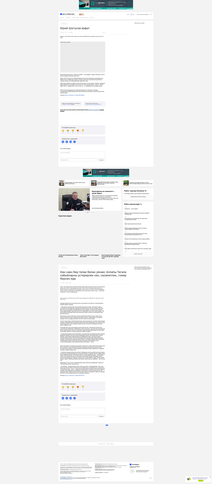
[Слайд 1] (85, 212)
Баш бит (62, 17)
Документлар (101, 443)
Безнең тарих (75, 17)
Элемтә (92, 17)
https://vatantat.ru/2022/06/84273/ (75, 375)
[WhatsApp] (74, 142)
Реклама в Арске (84, 17)
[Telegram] (71, 142)
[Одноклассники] (67, 142)
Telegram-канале (66, 104)
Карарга (201, 480)
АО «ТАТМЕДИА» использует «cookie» (67, 477)
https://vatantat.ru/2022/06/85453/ (75, 95)
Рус (128, 14)
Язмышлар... (64, 267)
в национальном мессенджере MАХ (93, 104)
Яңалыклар (64, 23)
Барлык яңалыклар (138, 253)
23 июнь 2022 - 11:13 (63, 32)
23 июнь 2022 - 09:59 (63, 282)
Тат (133, 14)
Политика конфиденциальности (66, 479)
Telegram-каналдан (94, 109)
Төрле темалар (110, 443)
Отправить (101, 160)
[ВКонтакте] (63, 142)
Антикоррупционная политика (66, 476)
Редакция (68, 17)
